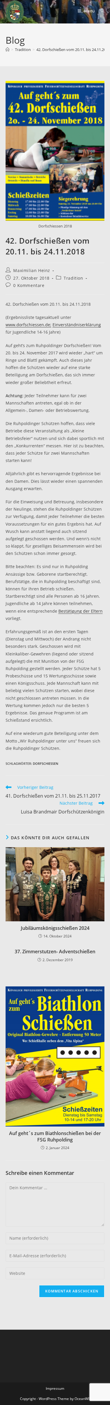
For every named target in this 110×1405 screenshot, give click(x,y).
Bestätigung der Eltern (80, 611)
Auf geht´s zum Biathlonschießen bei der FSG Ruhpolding (55, 1136)
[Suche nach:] (100, 10)
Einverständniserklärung (77, 324)
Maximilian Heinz (31, 270)
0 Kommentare (28, 285)
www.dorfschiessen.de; (28, 324)
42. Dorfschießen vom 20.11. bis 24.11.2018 (73, 49)
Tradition (73, 278)
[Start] (7, 49)
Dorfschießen (45, 763)
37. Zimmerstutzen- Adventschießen (55, 951)
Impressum (55, 1388)
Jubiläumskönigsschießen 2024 (55, 928)
